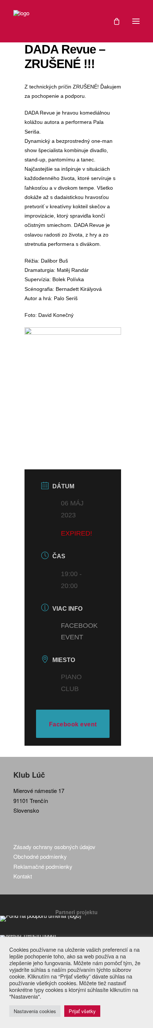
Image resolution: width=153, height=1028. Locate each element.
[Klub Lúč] (21, 21)
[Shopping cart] (113, 21)
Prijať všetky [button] (82, 1011)
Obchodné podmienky (40, 856)
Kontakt (22, 876)
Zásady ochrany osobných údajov (54, 847)
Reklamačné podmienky (42, 866)
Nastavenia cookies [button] (35, 1011)
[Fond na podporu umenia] (76, 919)
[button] (136, 21)
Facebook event (73, 724)
